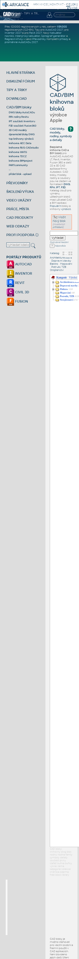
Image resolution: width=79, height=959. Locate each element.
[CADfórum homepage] (11, 17)
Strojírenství (56, 270)
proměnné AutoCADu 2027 (21, 42)
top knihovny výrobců (21, 138)
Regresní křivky (14, 39)
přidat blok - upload (20, 174)
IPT (58, 187)
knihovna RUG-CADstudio (24, 147)
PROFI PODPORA (20, 235)
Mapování (66, 263)
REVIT (19, 283)
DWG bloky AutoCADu (22, 112)
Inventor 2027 (13, 32)
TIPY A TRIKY (16, 90)
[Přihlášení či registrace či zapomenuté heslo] (49, 17)
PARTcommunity (18, 165)
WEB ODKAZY (17, 226)
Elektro (54, 263)
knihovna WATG (18, 152)
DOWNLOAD (16, 98)
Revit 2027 (35, 32)
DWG (67, 184)
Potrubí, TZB (58, 266)
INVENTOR (23, 273)
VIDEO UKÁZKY (18, 200)
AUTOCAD (23, 264)
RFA (52, 187)
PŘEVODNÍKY (17, 183)
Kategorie (61, 277)
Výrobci (73, 277)
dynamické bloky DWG (22, 134)
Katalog (54, 253)
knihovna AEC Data (20, 143)
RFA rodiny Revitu (19, 116)
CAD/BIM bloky (19, 107)
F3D (63, 187)
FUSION (21, 301)
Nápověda (60, 246)
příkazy (63, 39)
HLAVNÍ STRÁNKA (20, 72)
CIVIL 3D (21, 292)
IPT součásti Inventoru (22, 121)
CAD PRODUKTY (19, 217)
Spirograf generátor (53, 35)
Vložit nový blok (59, 219)
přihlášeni (58, 227)
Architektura (61, 257)
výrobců (66, 209)
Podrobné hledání (59, 242)
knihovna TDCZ (18, 156)
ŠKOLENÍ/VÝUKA (20, 192)
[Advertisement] (40, 907)
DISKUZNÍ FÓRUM (20, 81)
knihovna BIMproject (20, 160)
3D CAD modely (18, 130)
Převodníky (38, 39)
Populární (55, 205)
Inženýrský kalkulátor (27, 35)
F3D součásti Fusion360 (22, 125)
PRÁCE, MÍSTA (17, 209)
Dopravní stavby (61, 260)
